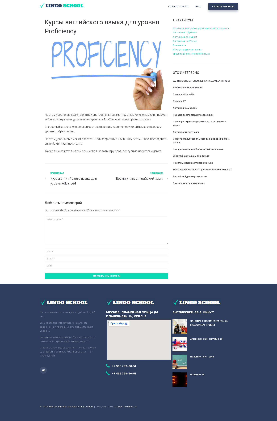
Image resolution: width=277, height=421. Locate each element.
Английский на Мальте (185, 41)
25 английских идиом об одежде (191, 156)
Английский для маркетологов (190, 176)
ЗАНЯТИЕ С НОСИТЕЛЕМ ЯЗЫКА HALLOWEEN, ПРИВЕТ (201, 81)
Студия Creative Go (126, 406)
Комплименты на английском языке (193, 163)
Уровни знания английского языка (191, 53)
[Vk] (43, 370)
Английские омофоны (185, 108)
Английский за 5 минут (185, 37)
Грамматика (179, 45)
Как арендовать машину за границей (193, 115)
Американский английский (187, 87)
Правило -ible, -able (183, 94)
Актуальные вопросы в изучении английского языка (201, 28)
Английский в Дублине (185, 32)
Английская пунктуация (186, 132)
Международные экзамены (187, 49)
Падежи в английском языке (189, 183)
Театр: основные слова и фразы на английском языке (202, 169)
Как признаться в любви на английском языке (198, 149)
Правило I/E (179, 101)
